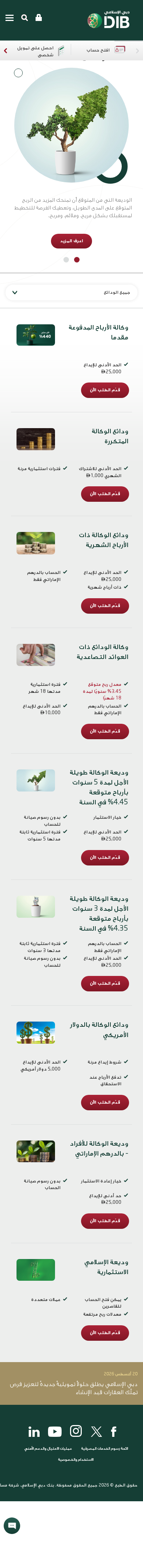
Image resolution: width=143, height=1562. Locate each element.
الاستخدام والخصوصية (76, 1459)
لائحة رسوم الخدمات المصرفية (104, 1448)
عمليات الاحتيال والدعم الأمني (47, 1448)
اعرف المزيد (71, 241)
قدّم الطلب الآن (105, 390)
